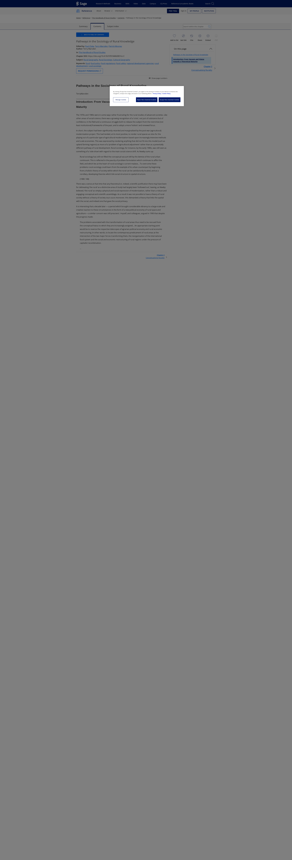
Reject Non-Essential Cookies (146, 100)
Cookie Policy (166, 93)
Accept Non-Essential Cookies (169, 100)
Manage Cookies (121, 100)
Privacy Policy (157, 93)
